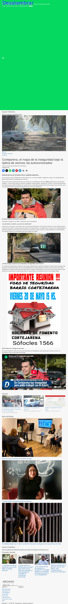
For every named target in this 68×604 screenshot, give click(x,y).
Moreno (4, 152)
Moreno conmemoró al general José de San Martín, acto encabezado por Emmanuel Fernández (58, 568)
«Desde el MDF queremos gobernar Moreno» (17, 501)
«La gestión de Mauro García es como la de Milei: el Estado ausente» (9, 567)
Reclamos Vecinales (7, 153)
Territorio (4, 155)
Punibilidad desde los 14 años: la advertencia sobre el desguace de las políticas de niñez (31, 544)
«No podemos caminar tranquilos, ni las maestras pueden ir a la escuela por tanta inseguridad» (11, 409)
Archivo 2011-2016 (7, 599)
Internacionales (6, 597)
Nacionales (5, 596)
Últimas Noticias (6, 589)
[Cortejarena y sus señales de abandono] (34, 401)
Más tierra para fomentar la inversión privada (17, 458)
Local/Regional (6, 592)
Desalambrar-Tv (6, 591)
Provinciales (5, 594)
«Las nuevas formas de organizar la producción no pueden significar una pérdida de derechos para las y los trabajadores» (42, 570)
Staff (3, 601)
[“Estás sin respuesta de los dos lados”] (55, 401)
